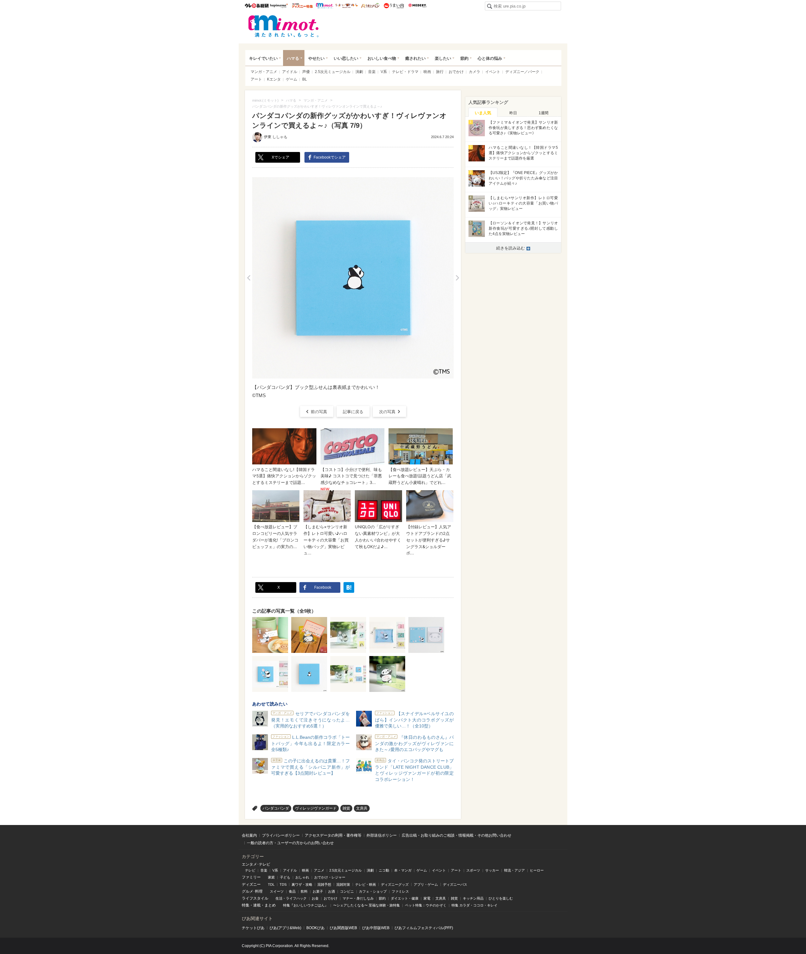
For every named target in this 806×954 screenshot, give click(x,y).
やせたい (316, 58)
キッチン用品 (473, 898)
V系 (384, 72)
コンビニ (347, 891)
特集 (245, 905)
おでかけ (456, 72)
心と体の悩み (490, 58)
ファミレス (400, 891)
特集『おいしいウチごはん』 (305, 905)
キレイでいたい (263, 58)
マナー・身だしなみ (358, 898)
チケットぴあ (253, 928)
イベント (492, 72)
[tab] (482, 112)
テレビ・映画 (365, 884)
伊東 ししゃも (275, 137)
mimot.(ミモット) (283, 26)
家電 (426, 898)
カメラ (474, 72)
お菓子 (318, 891)
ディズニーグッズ (395, 884)
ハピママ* (279, 6)
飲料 (304, 891)
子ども (285, 877)
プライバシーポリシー (281, 835)
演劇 (359, 72)
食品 (292, 891)
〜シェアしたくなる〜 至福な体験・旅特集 (366, 905)
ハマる (293, 58)
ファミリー (251, 877)
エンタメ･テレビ (256, 864)
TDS (283, 884)
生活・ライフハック (291, 898)
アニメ (319, 870)
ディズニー (251, 884)
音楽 (372, 72)
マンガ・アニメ (264, 72)
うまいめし (346, 6)
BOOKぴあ (315, 928)
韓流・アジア (514, 870)
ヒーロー (537, 870)
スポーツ (473, 870)
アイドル (289, 72)
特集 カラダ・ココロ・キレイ (474, 905)
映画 (427, 72)
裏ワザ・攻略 (302, 884)
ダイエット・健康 (404, 898)
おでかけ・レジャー (329, 877)
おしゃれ (302, 877)
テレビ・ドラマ (405, 72)
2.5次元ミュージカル (332, 72)
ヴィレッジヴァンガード (316, 808)
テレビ (250, 870)
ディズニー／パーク (522, 72)
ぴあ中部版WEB (375, 928)
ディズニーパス (455, 884)
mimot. (324, 6)
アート (256, 79)
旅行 (440, 72)
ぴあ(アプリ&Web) (285, 928)
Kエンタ (274, 79)
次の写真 (387, 411)
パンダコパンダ (276, 808)
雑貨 (346, 808)
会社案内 (249, 835)
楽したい (443, 58)
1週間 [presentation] (543, 113)
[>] (457, 278)
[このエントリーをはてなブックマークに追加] (348, 587)
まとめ (270, 905)
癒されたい (415, 58)
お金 (315, 898)
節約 (464, 58)
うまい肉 (394, 6)
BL (304, 79)
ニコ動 (384, 870)
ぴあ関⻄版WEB (343, 928)
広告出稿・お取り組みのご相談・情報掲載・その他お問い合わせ (456, 835)
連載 (257, 905)
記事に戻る (353, 411)
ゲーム (291, 79)
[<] (248, 278)
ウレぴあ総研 (257, 6)
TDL (271, 884)
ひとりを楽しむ (501, 898)
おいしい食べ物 (381, 58)
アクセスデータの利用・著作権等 (333, 835)
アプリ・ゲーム (426, 884)
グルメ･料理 (252, 891)
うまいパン (370, 6)
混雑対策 (343, 884)
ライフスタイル (255, 898)
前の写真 (319, 411)
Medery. (417, 6)
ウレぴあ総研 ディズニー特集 (302, 6)
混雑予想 (324, 884)
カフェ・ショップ (373, 891)
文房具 (361, 808)
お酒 (331, 891)
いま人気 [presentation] (483, 112)
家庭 (271, 877)
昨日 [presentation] (513, 113)
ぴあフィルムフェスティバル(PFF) (423, 928)
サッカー (492, 870)
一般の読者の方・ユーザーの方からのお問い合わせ (290, 843)
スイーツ (277, 891)
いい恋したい (346, 58)
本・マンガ (403, 870)
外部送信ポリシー (381, 835)
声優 (306, 72)
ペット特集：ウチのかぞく (425, 905)
